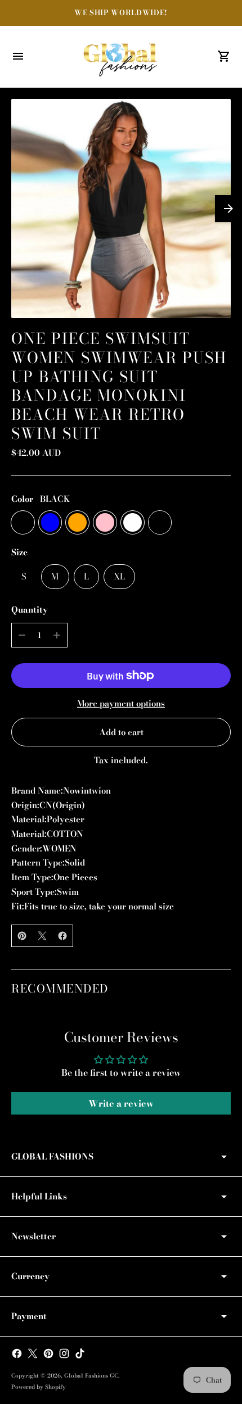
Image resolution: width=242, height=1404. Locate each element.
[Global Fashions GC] (121, 57)
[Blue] (50, 522)
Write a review (121, 1103)
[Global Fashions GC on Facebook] (17, 1353)
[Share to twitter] (42, 936)
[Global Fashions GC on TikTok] (80, 1353)
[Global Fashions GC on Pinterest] (48, 1353)
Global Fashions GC (91, 1375)
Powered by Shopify (38, 1387)
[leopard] (160, 522)
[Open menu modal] (18, 56)
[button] (228, 208)
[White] (132, 522)
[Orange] (77, 522)
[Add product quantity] (57, 635)
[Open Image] (121, 208)
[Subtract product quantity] (22, 635)
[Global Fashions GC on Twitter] (32, 1353)
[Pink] (104, 522)
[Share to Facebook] (62, 936)
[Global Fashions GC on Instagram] (64, 1353)
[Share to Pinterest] (22, 936)
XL (119, 576)
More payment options (121, 703)
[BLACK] (22, 522)
